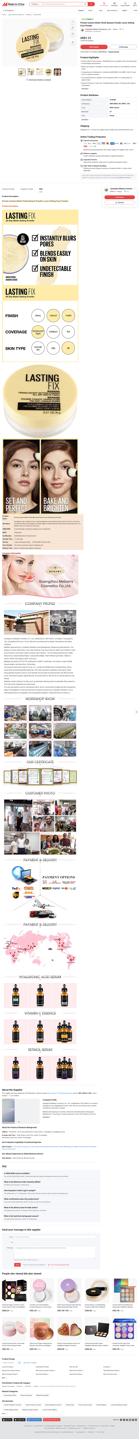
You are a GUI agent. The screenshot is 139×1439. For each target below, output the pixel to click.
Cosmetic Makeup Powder (119, 1405)
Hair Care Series (10, 1149)
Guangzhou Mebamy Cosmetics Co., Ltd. (98, 29)
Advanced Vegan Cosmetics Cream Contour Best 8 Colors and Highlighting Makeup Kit (14, 1307)
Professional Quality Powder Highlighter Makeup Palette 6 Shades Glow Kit (96, 1345)
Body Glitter (37, 15)
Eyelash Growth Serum (51, 1147)
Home (4, 15)
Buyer (90, 10)
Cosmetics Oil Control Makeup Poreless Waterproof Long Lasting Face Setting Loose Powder (40, 1307)
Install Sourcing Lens (52, 1420)
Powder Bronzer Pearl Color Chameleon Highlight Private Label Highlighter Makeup (123, 1345)
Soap (24, 1147)
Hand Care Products (76, 1374)
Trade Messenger (34, 1420)
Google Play (19, 1420)
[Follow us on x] (124, 1420)
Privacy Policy (101, 1432)
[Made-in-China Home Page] (13, 4)
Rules (135, 10)
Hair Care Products (42, 1374)
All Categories (9, 10)
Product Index (104, 1426)
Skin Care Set (74, 1367)
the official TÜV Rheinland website (61, 1093)
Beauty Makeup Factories (53, 1405)
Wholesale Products (69, 1426)
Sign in (135, 5)
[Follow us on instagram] (127, 1420)
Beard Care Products (76, 1370)
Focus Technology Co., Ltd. (55, 1432)
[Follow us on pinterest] (133, 1420)
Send (17, 1265)
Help (100, 10)
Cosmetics (106, 1367)
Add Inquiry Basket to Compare (40, 80)
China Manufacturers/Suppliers (53, 1426)
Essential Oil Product (42, 1367)
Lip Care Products (7, 1367)
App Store (7, 1420)
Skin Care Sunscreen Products (45, 1370)
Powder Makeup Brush (11, 1410)
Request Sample (113, 52)
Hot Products (28, 1426)
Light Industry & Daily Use (16, 15)
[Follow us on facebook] (121, 1420)
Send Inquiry (94, 47)
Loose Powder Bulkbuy (49, 1410)
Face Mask (74, 1147)
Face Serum (18, 1147)
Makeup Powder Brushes (30, 1410)
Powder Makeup (101, 1405)
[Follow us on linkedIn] (136, 1420)
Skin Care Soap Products (10, 1374)
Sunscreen (38, 1147)
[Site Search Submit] (91, 4)
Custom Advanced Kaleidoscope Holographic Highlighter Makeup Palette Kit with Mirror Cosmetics (122, 1307)
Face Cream (30, 1147)
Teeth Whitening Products (111, 1370)
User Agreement (80, 1432)
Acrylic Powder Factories (33, 1405)
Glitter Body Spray (26, 1395)
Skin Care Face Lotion (110, 1374)
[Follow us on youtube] (130, 1420)
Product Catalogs (30, 1363)
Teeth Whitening (64, 1147)
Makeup (28, 15)
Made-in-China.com (60, 1428)
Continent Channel (93, 1426)
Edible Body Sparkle (42, 1395)
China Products (38, 1426)
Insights (112, 1426)
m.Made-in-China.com (74, 1428)
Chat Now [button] (124, 47)
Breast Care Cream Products (11, 1370)
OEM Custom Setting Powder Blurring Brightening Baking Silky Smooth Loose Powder (69, 1307)
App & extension (112, 10)
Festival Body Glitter (10, 1395)
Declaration (91, 1432)
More (4, 1413)
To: (12, 1242)
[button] (85, 4)
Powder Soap (70, 1405)
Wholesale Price (81, 1426)
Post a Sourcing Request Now (58, 1265)
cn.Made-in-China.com (89, 1428)
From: (11, 1237)
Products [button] (35, 4)
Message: (10, 1248)
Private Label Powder (85, 1405)
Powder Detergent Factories (12, 1405)
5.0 (113, 191)
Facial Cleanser (84, 1147)
